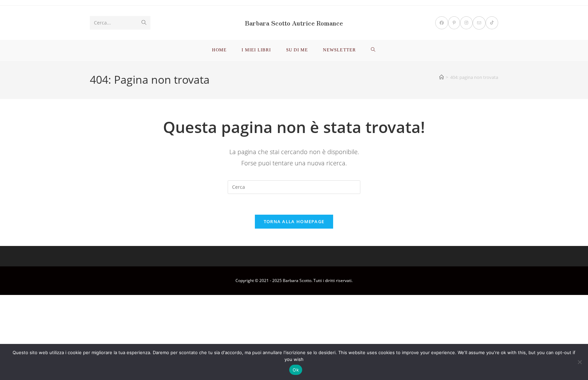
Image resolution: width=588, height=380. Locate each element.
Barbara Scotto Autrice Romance (294, 22)
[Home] (441, 77)
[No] (579, 362)
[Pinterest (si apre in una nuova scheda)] (454, 22)
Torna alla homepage (294, 221)
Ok (296, 370)
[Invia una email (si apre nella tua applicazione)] (479, 23)
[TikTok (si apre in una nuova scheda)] (492, 22)
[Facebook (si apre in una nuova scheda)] (441, 22)
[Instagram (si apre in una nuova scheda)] (466, 22)
